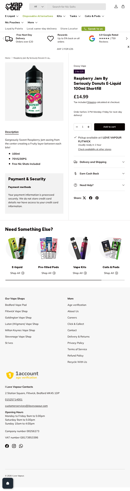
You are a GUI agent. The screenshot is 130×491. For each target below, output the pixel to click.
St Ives (9, 342)
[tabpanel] (34, 152)
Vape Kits (79, 267)
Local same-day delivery (42, 28)
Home (7, 58)
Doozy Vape (80, 65)
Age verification (77, 304)
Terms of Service (77, 349)
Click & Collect (76, 323)
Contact (72, 330)
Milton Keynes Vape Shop (20, 330)
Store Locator (69, 28)
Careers (72, 317)
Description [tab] (12, 131)
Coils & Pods (111, 267)
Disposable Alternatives (38, 16)
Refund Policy (76, 355)
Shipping (91, 102)
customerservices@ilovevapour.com (26, 405)
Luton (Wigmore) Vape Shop (22, 323)
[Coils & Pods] (111, 248)
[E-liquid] (17, 248)
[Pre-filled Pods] (48, 248)
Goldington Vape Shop (18, 317)
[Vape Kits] (80, 248)
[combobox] (67, 6)
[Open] (7, 483)
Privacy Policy (76, 342)
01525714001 (14, 399)
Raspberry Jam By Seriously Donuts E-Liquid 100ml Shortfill (32, 58)
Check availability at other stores (94, 149)
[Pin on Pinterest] (97, 198)
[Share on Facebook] (91, 198)
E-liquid (17, 267)
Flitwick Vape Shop (16, 311)
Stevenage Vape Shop (18, 336)
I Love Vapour (18, 476)
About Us (73, 311)
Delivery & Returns (79, 336)
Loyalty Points (14, 28)
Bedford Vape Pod (16, 304)
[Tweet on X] (84, 198)
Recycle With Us (77, 361)
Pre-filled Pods (48, 267)
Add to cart (109, 126)
